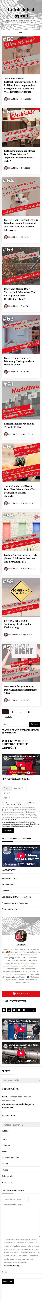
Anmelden (8, 830)
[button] (21, 32)
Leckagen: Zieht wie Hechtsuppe (16, 897)
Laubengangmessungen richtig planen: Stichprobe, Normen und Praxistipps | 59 (21, 558)
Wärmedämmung (9, 909)
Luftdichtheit (7, 884)
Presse (5, 1170)
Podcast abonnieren (10, 1157)
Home (4, 1139)
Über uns (6, 1145)
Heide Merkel (13, 99)
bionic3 (5, 1097)
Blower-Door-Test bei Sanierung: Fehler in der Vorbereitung (17, 624)
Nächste (8, 717)
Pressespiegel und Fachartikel (15, 903)
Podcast (5, 891)
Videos (5, 1164)
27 (29, 712)
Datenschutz (7, 1176)
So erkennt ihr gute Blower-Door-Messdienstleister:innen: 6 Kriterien (20, 689)
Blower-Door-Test (9, 878)
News (4, 1151)
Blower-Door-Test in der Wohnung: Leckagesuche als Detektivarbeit (20, 361)
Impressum (7, 1182)
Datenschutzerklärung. (9, 819)
